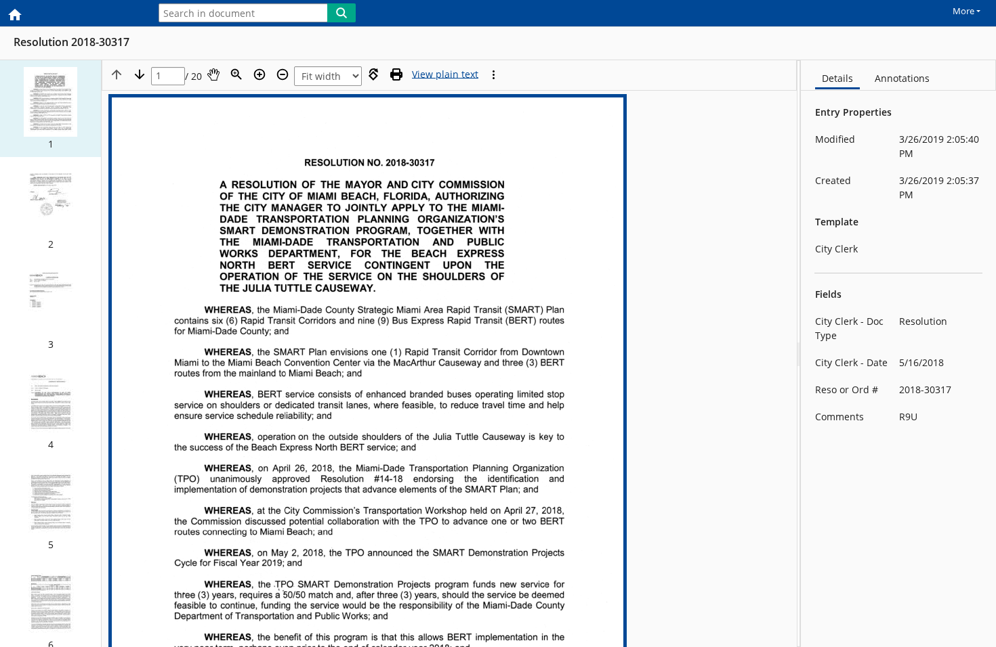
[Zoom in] (259, 74)
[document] (898, 353)
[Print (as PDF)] (396, 74)
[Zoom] (236, 74)
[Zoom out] (282, 74)
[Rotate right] (373, 74)
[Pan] (213, 74)
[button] (50, 108)
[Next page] (139, 74)
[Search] (341, 12)
